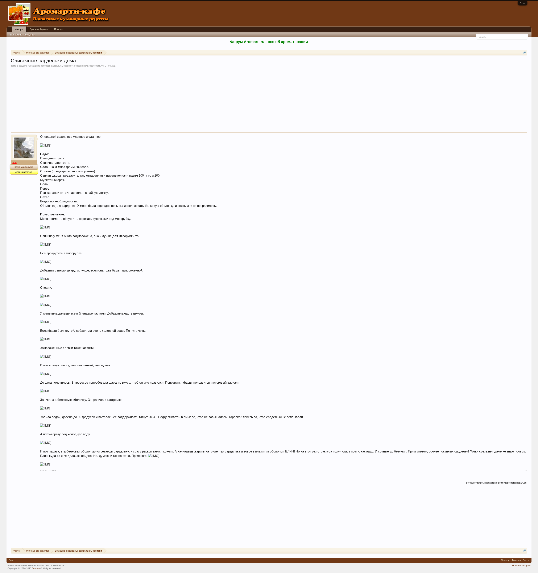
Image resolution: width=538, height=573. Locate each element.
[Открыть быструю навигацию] (524, 52)
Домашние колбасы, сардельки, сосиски (50, 65)
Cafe (11, 560)
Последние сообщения (22, 34)
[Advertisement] (269, 100)
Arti (102, 65)
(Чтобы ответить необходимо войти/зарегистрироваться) (496, 482)
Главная (516, 560)
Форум (19, 29)
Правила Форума (39, 29)
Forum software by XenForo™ (37, 565)
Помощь (58, 29)
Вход (522, 3)
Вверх (526, 560)
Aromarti (36, 568)
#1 (526, 470)
